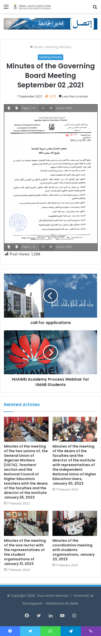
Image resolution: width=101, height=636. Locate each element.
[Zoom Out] (43, 108)
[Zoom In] (51, 108)
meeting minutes (58, 47)
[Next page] (16, 108)
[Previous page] (9, 108)
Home (38, 47)
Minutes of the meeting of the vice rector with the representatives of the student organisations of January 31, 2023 (25, 552)
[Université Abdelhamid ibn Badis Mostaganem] (31, 6)
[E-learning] (50, 23)
